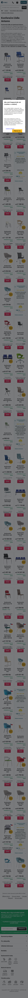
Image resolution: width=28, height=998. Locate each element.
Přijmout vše (17, 131)
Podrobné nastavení (10, 128)
